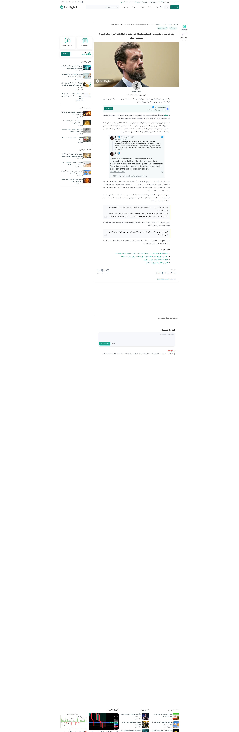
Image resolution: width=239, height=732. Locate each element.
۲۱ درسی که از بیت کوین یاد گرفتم (157, 263)
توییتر (159, 273)
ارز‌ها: (178, 2)
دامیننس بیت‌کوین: (167, 2)
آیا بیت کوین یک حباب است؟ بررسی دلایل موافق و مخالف (72, 180)
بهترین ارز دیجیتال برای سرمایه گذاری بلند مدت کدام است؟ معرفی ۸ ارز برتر (72, 155)
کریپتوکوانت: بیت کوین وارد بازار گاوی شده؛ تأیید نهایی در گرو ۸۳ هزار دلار (72, 85)
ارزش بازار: (145, 2)
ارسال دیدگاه (105, 343)
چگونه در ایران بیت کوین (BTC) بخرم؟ (72, 139)
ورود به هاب (65, 54)
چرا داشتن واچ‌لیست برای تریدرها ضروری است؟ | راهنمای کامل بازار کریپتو (72, 96)
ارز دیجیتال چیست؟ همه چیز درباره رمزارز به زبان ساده (72, 113)
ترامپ (165, 273)
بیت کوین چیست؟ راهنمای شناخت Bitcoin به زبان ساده (72, 122)
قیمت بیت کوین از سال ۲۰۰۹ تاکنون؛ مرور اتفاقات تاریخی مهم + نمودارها (144, 257)
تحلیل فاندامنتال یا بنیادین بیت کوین (156, 260)
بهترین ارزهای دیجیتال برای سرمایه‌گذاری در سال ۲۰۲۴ (72, 163)
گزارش (166, 115)
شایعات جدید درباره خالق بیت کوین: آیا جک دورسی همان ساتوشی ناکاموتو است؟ (142, 253)
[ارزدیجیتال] (68, 7)
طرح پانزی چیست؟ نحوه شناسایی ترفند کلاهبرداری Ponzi (72, 130)
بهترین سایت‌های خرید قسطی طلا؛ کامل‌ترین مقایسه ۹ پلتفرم (72, 75)
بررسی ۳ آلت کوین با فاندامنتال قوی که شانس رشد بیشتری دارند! (72, 67)
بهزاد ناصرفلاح (136, 91)
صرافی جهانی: (153, 2)
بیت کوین (172, 273)
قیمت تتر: (130, 2)
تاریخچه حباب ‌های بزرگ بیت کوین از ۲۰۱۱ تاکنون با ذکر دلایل (72, 172)
